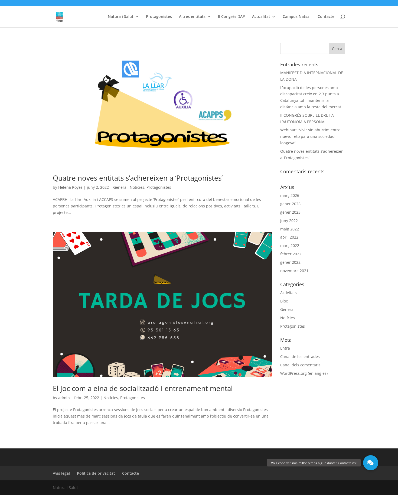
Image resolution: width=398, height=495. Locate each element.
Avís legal (61, 473)
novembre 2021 (294, 270)
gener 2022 (290, 262)
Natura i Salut (120, 17)
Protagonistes (159, 17)
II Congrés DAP (231, 17)
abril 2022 (289, 237)
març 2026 (289, 195)
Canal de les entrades (300, 356)
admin (64, 397)
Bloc (284, 301)
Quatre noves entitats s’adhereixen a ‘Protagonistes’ (138, 178)
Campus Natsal (297, 17)
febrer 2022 (290, 253)
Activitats (288, 292)
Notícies (137, 187)
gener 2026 (290, 203)
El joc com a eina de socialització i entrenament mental (143, 388)
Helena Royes (70, 187)
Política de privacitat (96, 473)
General (120, 187)
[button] (370, 462)
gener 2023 (290, 212)
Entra (285, 348)
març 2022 (289, 245)
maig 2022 (289, 229)
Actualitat (261, 17)
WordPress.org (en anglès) (304, 373)
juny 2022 (289, 220)
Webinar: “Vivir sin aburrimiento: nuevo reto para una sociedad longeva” (310, 136)
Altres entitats (192, 17)
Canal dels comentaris (300, 364)
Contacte (326, 17)
